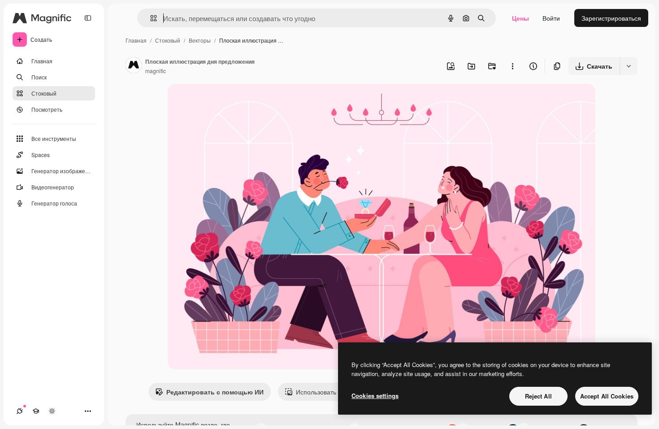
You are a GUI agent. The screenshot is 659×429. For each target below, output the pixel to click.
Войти (551, 17)
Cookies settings (375, 395)
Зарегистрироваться (611, 17)
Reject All (538, 396)
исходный (227, 101)
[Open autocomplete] (150, 18)
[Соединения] (20, 411)
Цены (520, 17)
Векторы (200, 40)
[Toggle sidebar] (88, 18)
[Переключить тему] (52, 411)
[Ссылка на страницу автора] (134, 66)
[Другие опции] (512, 66)
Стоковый (167, 40)
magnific (155, 70)
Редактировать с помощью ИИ (215, 391)
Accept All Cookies (606, 396)
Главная (136, 40)
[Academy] (36, 411)
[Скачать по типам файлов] (628, 66)
